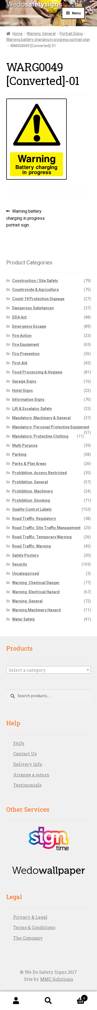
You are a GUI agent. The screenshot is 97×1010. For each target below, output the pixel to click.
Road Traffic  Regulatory (34, 518)
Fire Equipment (25, 344)
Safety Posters (25, 555)
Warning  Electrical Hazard (36, 592)
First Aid (19, 363)
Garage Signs (24, 381)
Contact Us (25, 753)
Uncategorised (25, 573)
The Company (28, 938)
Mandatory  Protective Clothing (40, 436)
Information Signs (28, 399)
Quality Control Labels (32, 509)
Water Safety (23, 619)
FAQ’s (18, 743)
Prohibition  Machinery (32, 491)
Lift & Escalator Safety (32, 408)
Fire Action (22, 335)
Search (48, 1001)
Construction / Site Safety (35, 280)
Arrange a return (31, 775)
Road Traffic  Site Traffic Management (46, 528)
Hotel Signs (22, 390)
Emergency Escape (29, 326)
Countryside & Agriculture (35, 289)
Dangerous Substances (33, 308)
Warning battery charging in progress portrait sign (48, 39)
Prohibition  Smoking (31, 500)
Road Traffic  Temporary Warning (42, 537)
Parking (19, 454)
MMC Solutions (56, 979)
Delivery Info (27, 764)
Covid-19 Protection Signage (38, 299)
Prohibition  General (30, 482)
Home (17, 33)
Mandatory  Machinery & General (41, 418)
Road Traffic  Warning (31, 546)
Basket (75, 996)
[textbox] (48, 670)
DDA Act (19, 317)
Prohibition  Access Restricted (39, 473)
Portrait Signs (71, 33)
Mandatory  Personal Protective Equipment (50, 427)
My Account (16, 1001)
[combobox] (48, 670)
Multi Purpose (24, 445)
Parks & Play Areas (29, 463)
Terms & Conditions (34, 927)
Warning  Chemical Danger (36, 583)
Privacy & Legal (30, 917)
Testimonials (27, 785)
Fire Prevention (26, 354)
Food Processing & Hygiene (37, 372)
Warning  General (41, 33)
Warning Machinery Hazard (36, 610)
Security (19, 564)
